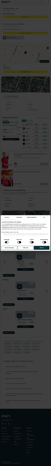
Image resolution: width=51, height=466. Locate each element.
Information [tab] (19, 217)
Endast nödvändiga (9, 247)
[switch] (19, 242)
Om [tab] (44, 217)
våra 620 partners (9, 224)
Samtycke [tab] (7, 217)
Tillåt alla (42, 247)
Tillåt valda (25, 247)
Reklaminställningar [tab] (31, 217)
